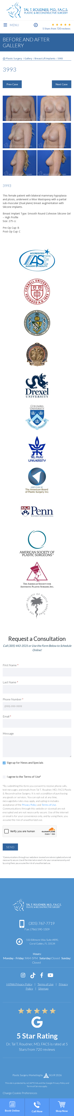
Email (7, 716)
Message (8, 733)
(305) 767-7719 (41, 923)
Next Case (62, 84)
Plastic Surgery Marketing (26, 1075)
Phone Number (13, 699)
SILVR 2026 (55, 1075)
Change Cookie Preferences (20, 1093)
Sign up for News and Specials (24, 762)
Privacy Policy (29, 804)
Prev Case (12, 84)
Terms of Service (34, 1086)
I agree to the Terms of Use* (23, 776)
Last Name (10, 682)
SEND (10, 847)
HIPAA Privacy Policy (19, 984)
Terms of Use (49, 804)
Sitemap (43, 988)
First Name (10, 665)
